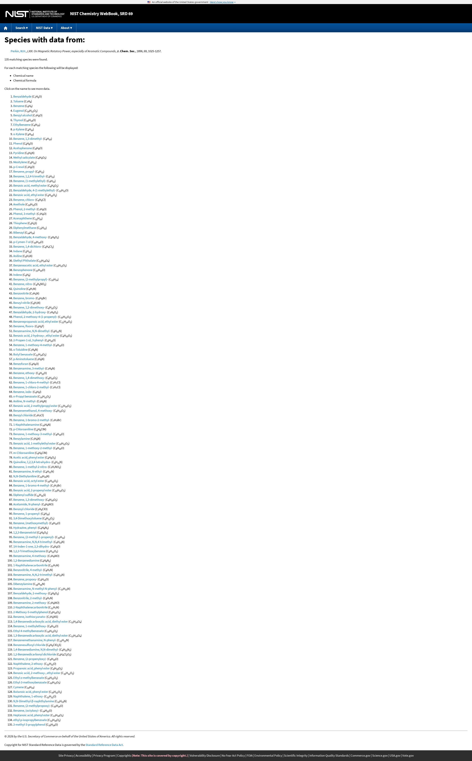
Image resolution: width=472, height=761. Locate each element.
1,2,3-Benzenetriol (24, 532)
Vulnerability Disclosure (205, 755)
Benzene (18, 106)
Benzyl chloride (23, 415)
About (65, 28)
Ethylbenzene (22, 125)
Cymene (18, 687)
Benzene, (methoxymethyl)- (31, 523)
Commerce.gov (360, 755)
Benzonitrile (21, 293)
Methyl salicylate (24, 157)
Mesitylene (20, 162)
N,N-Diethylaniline (25, 476)
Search (20, 28)
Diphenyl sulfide (23, 495)
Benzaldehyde (22, 96)
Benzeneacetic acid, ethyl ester (33, 265)
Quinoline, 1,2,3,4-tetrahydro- (32, 462)
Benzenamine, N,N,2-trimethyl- (33, 575)
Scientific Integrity (296, 755)
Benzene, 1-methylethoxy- (30, 626)
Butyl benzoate (23, 354)
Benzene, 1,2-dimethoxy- (29, 307)
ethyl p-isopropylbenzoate (30, 720)
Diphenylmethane (24, 228)
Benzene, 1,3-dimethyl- (27, 139)
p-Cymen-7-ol (22, 242)
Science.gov (380, 755)
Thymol (18, 120)
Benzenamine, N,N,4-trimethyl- (33, 542)
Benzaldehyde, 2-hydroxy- (29, 312)
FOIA (250, 755)
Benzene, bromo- (24, 298)
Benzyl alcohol (22, 115)
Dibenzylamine (22, 584)
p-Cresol (18, 167)
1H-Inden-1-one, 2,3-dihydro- (31, 546)
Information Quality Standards (329, 755)
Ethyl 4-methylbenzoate (28, 631)
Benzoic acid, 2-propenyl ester (32, 490)
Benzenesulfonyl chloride (29, 645)
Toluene (18, 101)
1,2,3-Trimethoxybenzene (29, 551)
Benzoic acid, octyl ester (28, 481)
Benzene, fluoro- (23, 326)
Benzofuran (20, 364)
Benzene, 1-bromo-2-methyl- (31, 420)
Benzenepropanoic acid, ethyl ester (35, 321)
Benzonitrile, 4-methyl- (27, 570)
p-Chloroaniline (23, 429)
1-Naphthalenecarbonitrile (30, 565)
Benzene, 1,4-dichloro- (27, 246)
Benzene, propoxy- (25, 579)
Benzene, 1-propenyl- (26, 514)
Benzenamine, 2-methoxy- (30, 603)
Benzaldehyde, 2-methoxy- (30, 593)
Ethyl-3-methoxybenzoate (30, 682)
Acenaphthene (22, 218)
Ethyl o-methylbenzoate (28, 678)
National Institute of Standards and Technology (35, 14)
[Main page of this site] (5, 27)
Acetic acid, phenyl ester (28, 457)
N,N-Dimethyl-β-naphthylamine (33, 701)
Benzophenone (22, 270)
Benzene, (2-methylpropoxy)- (31, 706)
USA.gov (395, 755)
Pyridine (18, 153)
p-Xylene (18, 129)
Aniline (17, 256)
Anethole (19, 204)
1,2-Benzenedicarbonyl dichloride (34, 654)
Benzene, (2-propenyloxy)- (30, 659)
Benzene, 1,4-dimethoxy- (29, 378)
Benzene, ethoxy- (24, 373)
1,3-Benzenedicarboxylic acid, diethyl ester (40, 635)
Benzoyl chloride (23, 509)
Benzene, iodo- (22, 392)
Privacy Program (104, 755)
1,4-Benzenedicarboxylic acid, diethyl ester (40, 621)
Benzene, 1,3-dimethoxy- (29, 500)
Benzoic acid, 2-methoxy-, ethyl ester (36, 673)
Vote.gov (408, 755)
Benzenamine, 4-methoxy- (30, 556)
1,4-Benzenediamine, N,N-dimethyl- (36, 649)
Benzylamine (21, 439)
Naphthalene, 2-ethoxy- (28, 664)
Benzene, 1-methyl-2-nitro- (30, 467)
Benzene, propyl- (24, 171)
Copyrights (124, 755)
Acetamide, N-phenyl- (27, 504)
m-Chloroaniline (23, 453)
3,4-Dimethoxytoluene (27, 518)
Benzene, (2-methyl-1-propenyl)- (33, 537)
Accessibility (83, 755)
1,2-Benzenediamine (26, 560)
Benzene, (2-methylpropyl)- (30, 279)
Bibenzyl (18, 232)
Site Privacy (66, 755)
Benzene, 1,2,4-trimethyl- (29, 176)
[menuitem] (5, 27)
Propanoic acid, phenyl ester (31, 668)
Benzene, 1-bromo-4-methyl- (31, 485)
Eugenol (18, 111)
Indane (17, 251)
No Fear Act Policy (233, 755)
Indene (17, 275)
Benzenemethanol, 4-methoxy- (33, 411)
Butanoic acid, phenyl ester (30, 692)
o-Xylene (18, 134)
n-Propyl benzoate (25, 396)
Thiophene (20, 223)
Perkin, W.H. (18, 51)
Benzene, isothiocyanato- (29, 617)
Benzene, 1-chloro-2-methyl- (31, 387)
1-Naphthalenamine (26, 425)
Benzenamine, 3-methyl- (28, 368)
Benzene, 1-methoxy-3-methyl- (33, 434)
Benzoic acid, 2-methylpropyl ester (35, 406)
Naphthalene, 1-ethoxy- (28, 696)
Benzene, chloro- (24, 200)
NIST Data (43, 28)
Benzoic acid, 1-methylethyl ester (34, 443)
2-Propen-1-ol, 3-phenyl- (28, 340)
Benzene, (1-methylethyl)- (29, 181)
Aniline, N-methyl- (24, 401)
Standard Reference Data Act (104, 745)
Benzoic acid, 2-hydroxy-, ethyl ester (36, 335)
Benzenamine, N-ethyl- (27, 471)
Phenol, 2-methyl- (24, 209)
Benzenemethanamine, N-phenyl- (34, 640)
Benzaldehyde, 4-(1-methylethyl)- (34, 190)
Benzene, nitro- (23, 284)
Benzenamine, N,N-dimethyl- (31, 331)
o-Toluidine (20, 350)
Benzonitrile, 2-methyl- (27, 598)
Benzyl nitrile (21, 303)
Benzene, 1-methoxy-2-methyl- (33, 448)
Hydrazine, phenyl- (25, 528)
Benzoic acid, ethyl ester (28, 195)
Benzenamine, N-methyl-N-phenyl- (35, 589)
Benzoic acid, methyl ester (30, 185)
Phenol (17, 143)
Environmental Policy (268, 755)
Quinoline (19, 289)
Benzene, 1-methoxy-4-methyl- (33, 345)
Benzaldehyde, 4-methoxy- (30, 237)
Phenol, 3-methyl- (24, 214)
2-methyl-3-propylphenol (29, 724)
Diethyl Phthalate (24, 260)
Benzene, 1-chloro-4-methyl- (31, 382)
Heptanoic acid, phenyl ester (31, 715)
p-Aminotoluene (23, 359)
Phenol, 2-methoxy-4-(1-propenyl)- (35, 317)
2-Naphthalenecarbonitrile (30, 607)
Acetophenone (22, 148)
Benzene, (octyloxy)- (26, 710)
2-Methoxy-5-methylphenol (30, 612)
